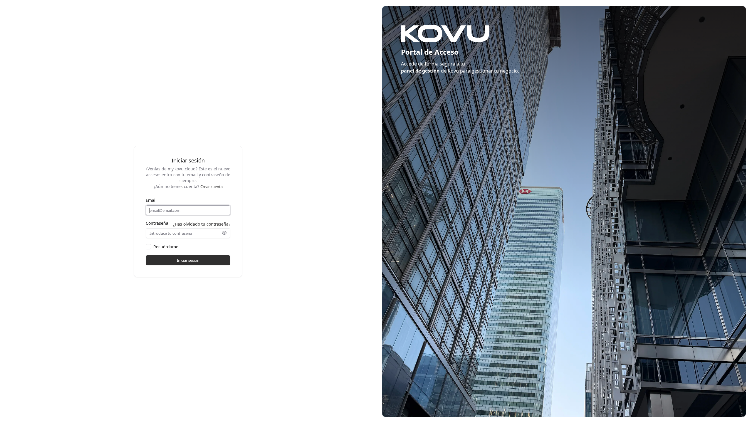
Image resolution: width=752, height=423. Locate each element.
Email (151, 200)
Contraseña (157, 223)
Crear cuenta (211, 186)
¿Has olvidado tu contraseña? (201, 224)
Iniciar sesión (188, 260)
